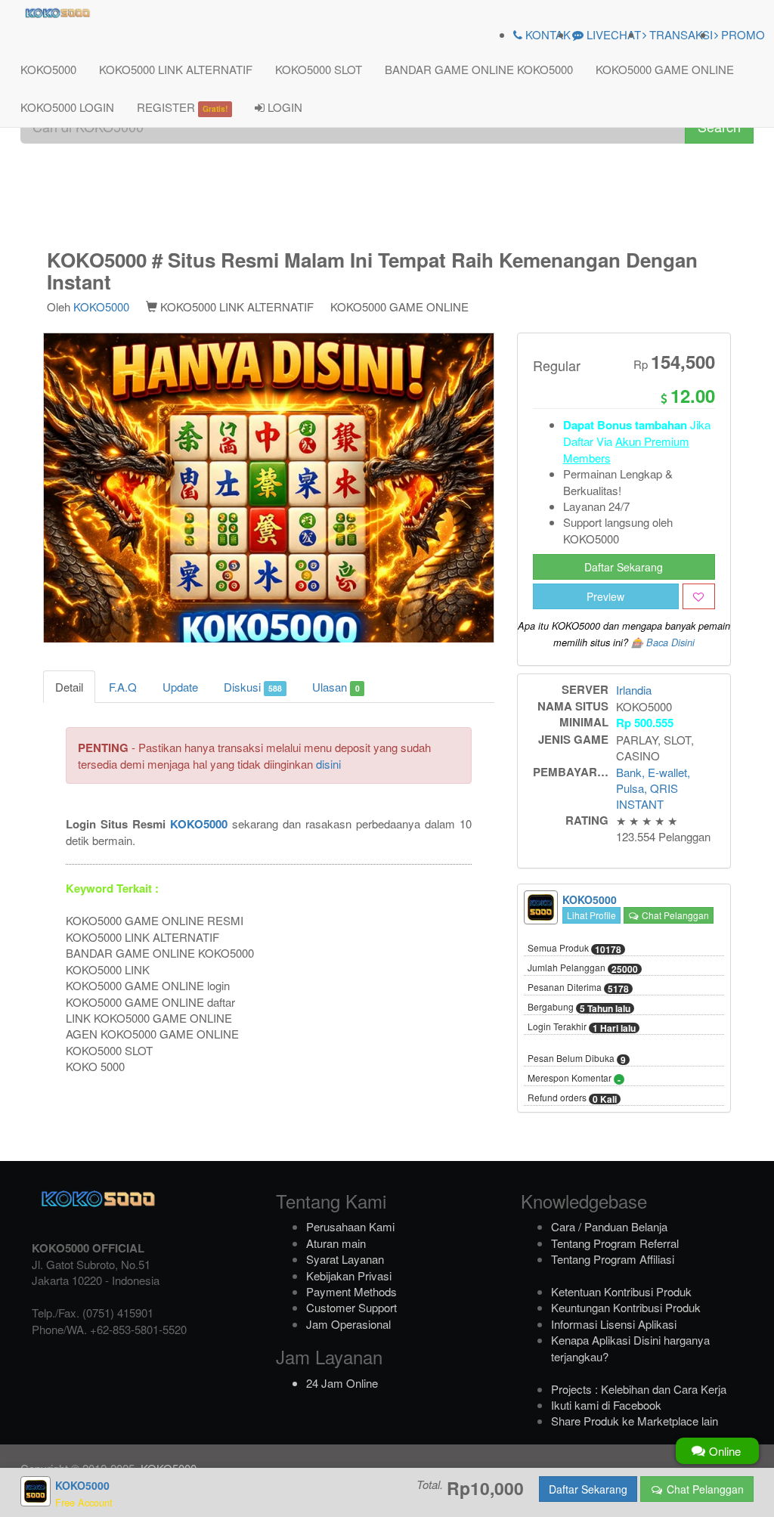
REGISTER (182, 107)
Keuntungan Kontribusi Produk (626, 1307)
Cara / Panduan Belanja (609, 1226)
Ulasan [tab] (335, 687)
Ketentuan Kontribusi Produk (621, 1291)
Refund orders (572, 1098)
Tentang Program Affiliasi (612, 1259)
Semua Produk (574, 948)
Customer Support (351, 1307)
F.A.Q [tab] (123, 687)
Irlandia (634, 690)
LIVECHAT (612, 34)
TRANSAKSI (679, 34)
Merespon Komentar (574, 1078)
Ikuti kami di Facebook (606, 1405)
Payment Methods (351, 1291)
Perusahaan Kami (350, 1226)
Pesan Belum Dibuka (577, 1059)
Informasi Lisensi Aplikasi (613, 1324)
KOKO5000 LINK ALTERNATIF (175, 69)
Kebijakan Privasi (349, 1275)
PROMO (741, 34)
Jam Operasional (348, 1324)
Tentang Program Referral (615, 1243)
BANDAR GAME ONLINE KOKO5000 (479, 69)
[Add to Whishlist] (699, 596)
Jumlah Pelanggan (583, 968)
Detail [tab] (69, 687)
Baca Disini (670, 642)
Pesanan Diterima (578, 987)
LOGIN (283, 107)
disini (328, 764)
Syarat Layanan (345, 1259)
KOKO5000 (48, 69)
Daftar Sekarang (623, 566)
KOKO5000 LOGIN (67, 107)
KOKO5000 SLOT (318, 69)
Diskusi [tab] (253, 687)
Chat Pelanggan (674, 915)
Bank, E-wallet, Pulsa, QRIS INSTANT (653, 788)
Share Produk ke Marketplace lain (634, 1421)
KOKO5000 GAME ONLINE (665, 69)
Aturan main (336, 1243)
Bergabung (579, 1007)
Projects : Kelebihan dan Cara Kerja (638, 1389)
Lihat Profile (591, 915)
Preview (605, 596)
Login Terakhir (582, 1027)
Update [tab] (180, 687)
